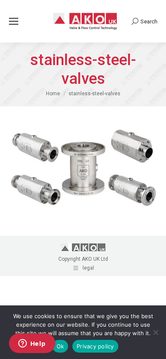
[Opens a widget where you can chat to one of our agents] (32, 344)
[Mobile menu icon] (14, 21)
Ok (60, 346)
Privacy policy (95, 346)
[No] (155, 332)
